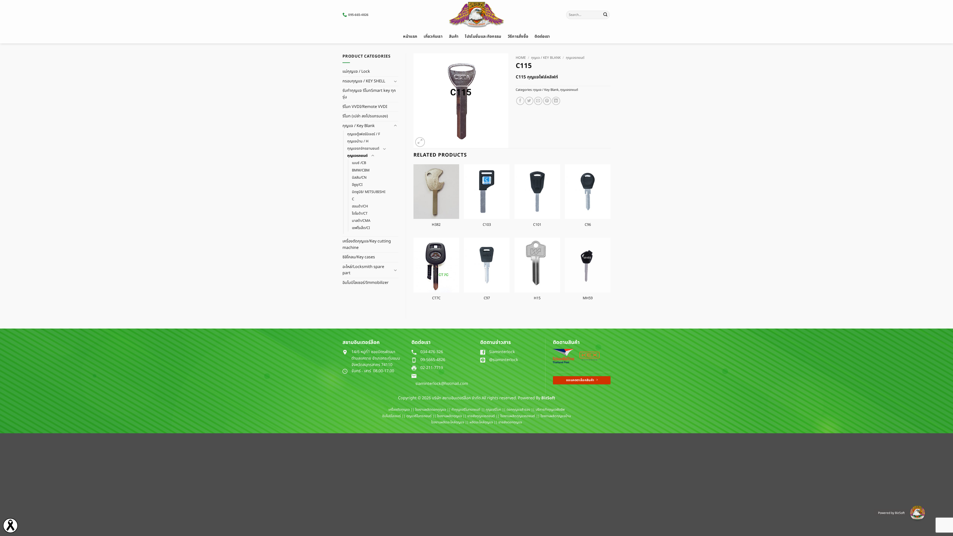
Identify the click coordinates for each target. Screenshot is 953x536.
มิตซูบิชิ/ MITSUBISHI (368, 192)
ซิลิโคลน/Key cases (358, 257)
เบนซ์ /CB (359, 163)
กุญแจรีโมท (493, 409)
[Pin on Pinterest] (547, 101)
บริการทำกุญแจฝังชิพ (550, 409)
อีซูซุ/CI (357, 184)
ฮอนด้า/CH (360, 206)
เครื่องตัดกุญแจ (399, 409)
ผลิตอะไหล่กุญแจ (481, 422)
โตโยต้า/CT (360, 213)
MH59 (588, 298)
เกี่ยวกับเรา (433, 36)
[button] (420, 142)
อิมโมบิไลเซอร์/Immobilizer (365, 283)
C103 (487, 225)
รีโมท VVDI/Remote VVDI (364, 107)
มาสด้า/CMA (361, 220)
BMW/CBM (361, 170)
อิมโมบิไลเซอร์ (391, 416)
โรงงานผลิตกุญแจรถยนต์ (517, 416)
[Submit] (605, 15)
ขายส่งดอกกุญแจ (510, 422)
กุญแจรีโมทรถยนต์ (419, 416)
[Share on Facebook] (520, 101)
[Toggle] (395, 81)
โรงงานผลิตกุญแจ (449, 416)
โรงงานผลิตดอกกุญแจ (430, 409)
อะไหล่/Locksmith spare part (363, 270)
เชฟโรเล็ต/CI (361, 228)
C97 (487, 298)
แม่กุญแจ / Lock (356, 71)
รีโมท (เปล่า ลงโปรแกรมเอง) (365, 116)
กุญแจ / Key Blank (358, 126)
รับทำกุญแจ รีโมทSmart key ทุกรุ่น (369, 94)
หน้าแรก (410, 36)
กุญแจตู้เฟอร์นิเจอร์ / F (363, 134)
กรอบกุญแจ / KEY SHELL (363, 81)
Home (521, 57)
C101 (537, 225)
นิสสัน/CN (359, 177)
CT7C (436, 298)
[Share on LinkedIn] (556, 101)
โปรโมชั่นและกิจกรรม (483, 36)
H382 (436, 225)
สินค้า (453, 36)
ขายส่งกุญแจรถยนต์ (481, 416)
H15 (537, 298)
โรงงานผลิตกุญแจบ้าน (556, 416)
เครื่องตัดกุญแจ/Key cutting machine (366, 244)
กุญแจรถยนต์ (357, 155)
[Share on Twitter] (529, 101)
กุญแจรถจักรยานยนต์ (363, 148)
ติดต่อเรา (542, 36)
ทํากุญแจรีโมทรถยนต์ (465, 409)
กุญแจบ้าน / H (358, 141)
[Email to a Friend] (538, 101)
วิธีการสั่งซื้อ (518, 36)
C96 (588, 225)
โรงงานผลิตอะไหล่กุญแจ (447, 422)
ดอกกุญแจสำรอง (518, 409)
